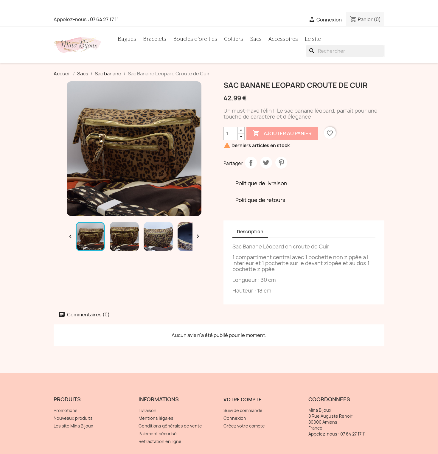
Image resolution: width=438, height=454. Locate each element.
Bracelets (154, 39)
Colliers (233, 39)
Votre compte (242, 399)
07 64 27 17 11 (104, 19)
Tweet (266, 163)
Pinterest (281, 163)
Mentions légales (156, 418)
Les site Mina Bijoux (73, 426)
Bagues (127, 39)
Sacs (256, 39)
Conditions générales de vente (170, 426)
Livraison (147, 410)
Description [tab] (250, 231)
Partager (251, 163)
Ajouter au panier (282, 133)
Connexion (234, 418)
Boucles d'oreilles (195, 39)
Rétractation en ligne (160, 441)
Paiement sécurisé (158, 433)
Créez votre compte (244, 426)
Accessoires (283, 39)
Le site (313, 39)
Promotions (65, 410)
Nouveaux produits (73, 418)
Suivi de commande (243, 410)
